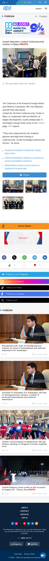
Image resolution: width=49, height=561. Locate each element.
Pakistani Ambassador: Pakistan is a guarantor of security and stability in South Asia (24, 159)
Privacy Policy (29, 554)
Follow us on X (12, 300)
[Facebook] (12, 523)
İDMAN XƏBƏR (24, 226)
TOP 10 (24, 518)
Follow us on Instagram (15, 281)
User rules (18, 554)
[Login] (45, 2)
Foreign (43, 16)
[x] (20, 523)
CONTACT (24, 511)
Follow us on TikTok (13, 288)
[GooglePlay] (16, 544)
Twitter (41, 123)
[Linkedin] (32, 523)
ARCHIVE (24, 514)
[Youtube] (24, 523)
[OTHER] (45, 9)
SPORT (39, 9)
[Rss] (36, 523)
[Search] (40, 2)
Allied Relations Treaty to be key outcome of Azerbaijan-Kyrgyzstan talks (22, 166)
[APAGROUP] (24, 538)
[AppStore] (33, 544)
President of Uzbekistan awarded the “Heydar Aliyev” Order (23, 151)
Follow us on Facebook (15, 294)
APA (10, 126)
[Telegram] (28, 523)
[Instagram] (16, 523)
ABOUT (24, 507)
